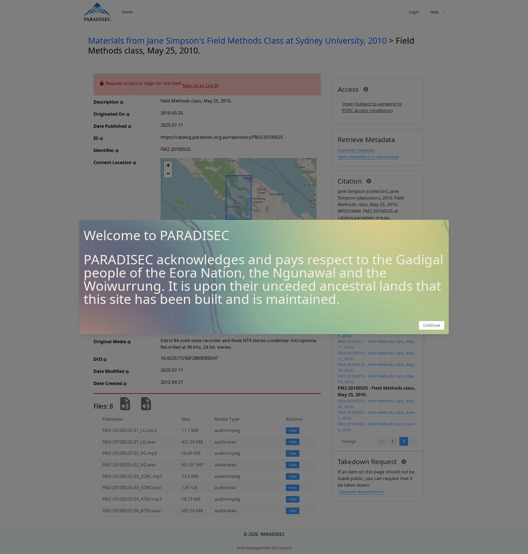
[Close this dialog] (442, 226)
